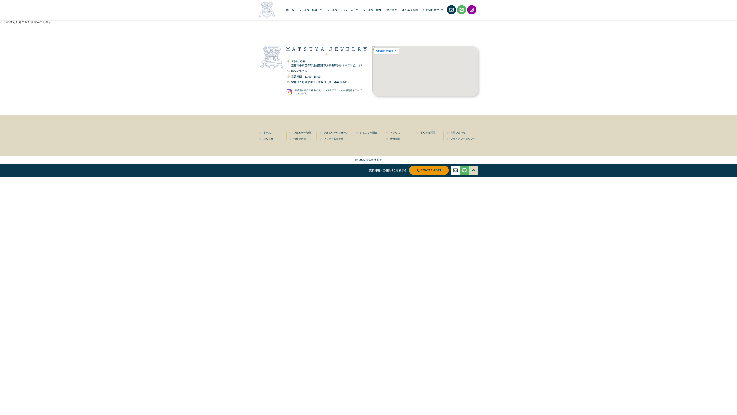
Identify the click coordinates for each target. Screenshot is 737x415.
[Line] (461, 9)
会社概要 (391, 10)
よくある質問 (410, 10)
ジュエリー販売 (372, 10)
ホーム (290, 10)
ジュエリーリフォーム (340, 10)
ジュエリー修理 (308, 10)
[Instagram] (471, 9)
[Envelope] (451, 9)
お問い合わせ (431, 10)
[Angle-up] (473, 170)
